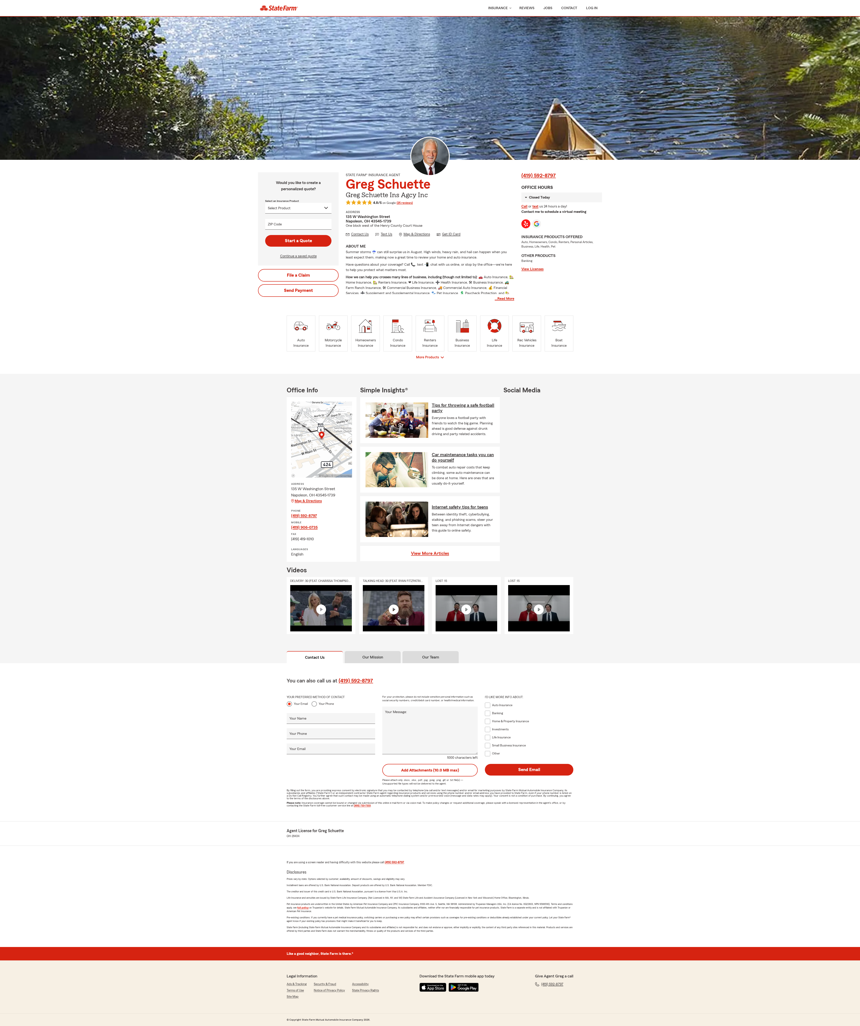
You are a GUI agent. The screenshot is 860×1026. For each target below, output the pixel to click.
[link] (279, 8)
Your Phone (326, 703)
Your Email (301, 703)
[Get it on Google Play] (464, 987)
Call (524, 206)
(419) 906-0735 (304, 527)
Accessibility (360, 984)
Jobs (547, 8)
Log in (592, 8)
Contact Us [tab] (315, 657)
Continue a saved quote (298, 256)
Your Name (297, 718)
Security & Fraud (325, 984)
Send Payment (298, 290)
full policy (303, 907)
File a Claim (298, 275)
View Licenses (532, 269)
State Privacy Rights (365, 990)
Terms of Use (295, 990)
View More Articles (430, 553)
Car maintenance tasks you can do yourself (463, 457)
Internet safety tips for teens (460, 507)
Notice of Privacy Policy (329, 990)
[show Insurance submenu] (509, 8)
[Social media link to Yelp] (525, 223)
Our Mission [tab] (372, 657)
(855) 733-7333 (362, 805)
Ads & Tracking (297, 984)
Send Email (529, 769)
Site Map (293, 996)
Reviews (526, 8)
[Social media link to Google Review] (536, 223)
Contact (569, 8)
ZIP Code (275, 224)
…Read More (504, 298)
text (535, 206)
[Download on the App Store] (432, 987)
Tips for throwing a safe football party (463, 408)
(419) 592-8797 (538, 175)
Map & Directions (308, 501)
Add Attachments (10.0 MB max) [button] (430, 770)
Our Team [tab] (430, 657)
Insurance (498, 8)
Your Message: (396, 712)
